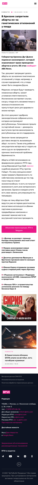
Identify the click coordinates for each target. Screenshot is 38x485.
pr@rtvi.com (19, 417)
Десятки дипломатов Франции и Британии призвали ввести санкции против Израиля (18, 260)
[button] (35, 3)
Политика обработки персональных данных (17, 383)
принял (30, 166)
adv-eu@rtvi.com (20, 420)
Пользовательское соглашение (13, 380)
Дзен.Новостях (12, 433)
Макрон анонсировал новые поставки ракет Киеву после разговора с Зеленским (15, 250)
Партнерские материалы (12, 422)
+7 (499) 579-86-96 (12, 409)
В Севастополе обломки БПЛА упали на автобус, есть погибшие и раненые (18, 358)
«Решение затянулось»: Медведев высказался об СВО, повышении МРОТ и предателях (19, 277)
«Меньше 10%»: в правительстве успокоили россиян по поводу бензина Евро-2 (17, 286)
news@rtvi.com (20, 414)
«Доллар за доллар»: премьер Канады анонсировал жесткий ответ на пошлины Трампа (18, 240)
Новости (6, 12)
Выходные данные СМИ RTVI (12, 376)
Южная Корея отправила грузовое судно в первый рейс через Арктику (18, 268)
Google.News (8, 435)
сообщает (31, 66)
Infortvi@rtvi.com (26, 412)
